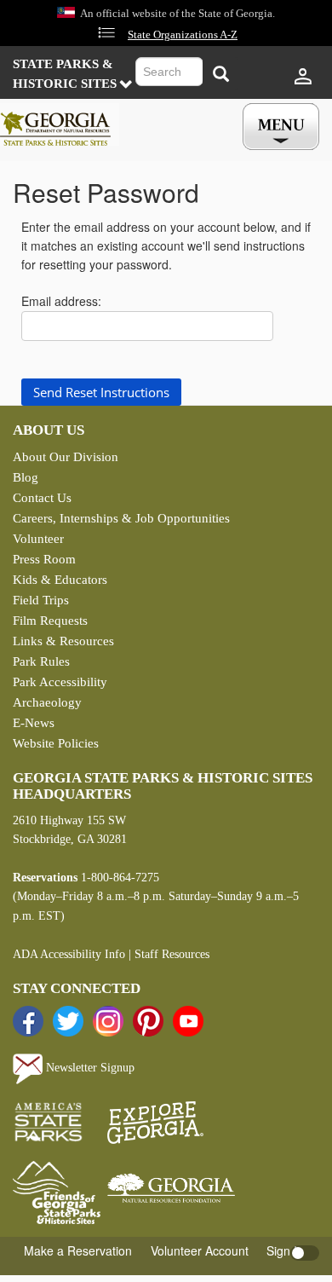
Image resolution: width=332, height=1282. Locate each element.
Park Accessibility (60, 682)
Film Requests (50, 620)
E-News (33, 723)
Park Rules (41, 661)
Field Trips (41, 600)
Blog (25, 477)
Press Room (44, 559)
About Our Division (65, 457)
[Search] (220, 73)
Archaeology (47, 702)
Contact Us (42, 498)
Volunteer (38, 539)
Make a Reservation (78, 1250)
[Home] (59, 124)
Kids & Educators (60, 579)
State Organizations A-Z (183, 35)
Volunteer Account (200, 1250)
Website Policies (56, 743)
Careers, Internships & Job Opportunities (121, 518)
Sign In (285, 1250)
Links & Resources (63, 641)
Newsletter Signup (89, 1067)
